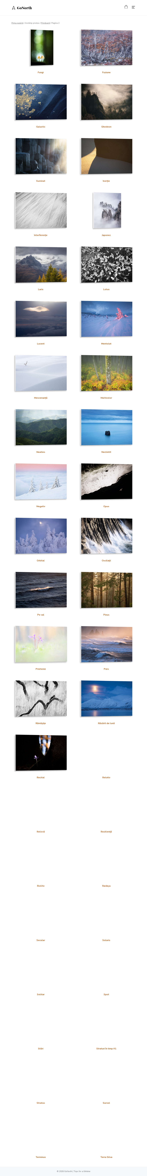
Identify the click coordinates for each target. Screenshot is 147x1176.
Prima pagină (17, 23)
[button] (132, 7)
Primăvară (45, 23)
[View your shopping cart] (124, 7)
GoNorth (24, 7)
